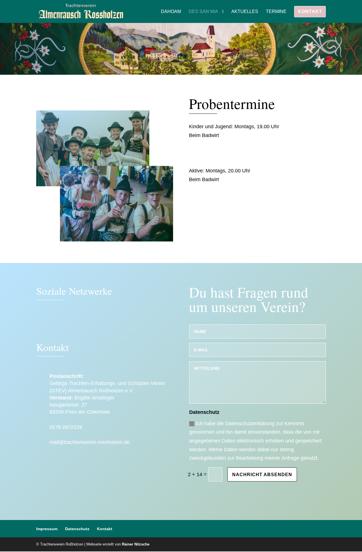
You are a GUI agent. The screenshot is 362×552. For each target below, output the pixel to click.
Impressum (46, 529)
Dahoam (171, 12)
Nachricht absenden (262, 474)
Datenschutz (77, 529)
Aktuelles (244, 12)
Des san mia (203, 12)
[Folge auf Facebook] (43, 324)
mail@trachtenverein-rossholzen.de (89, 442)
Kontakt (310, 11)
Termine (276, 12)
